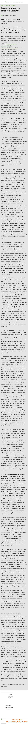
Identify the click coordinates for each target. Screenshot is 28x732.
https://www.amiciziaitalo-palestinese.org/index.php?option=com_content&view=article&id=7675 (9, 45)
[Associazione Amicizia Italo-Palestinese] (14, 1)
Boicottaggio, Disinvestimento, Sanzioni (9, 707)
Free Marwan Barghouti (10, 696)
